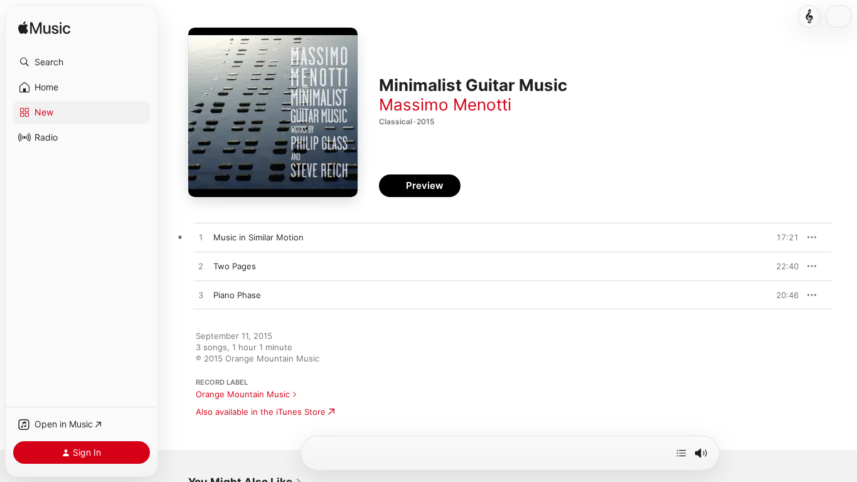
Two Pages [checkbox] (234, 266)
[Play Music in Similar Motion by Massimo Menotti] (200, 238)
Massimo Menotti (445, 104)
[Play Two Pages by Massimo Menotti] (200, 266)
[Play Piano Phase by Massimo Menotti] (200, 295)
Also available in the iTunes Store (261, 412)
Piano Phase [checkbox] (237, 295)
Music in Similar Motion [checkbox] (258, 237)
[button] (81, 62)
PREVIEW (785, 237)
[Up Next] (681, 453)
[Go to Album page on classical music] (809, 16)
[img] (44, 28)
